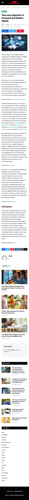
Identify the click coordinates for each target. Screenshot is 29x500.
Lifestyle (4, 465)
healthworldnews (22, 129)
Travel (3, 480)
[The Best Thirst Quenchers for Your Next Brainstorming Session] (14, 302)
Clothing (4, 440)
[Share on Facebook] (5, 30)
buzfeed (17, 123)
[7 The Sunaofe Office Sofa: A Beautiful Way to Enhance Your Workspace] (6, 402)
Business (4, 11)
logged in (12, 350)
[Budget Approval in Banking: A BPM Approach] (6, 420)
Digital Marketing (6, 442)
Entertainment (5, 447)
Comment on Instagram (18, 99)
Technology (5, 478)
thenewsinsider (12, 127)
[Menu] (3, 2)
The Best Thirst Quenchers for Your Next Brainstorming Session (13, 312)
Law (3, 462)
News (3, 467)
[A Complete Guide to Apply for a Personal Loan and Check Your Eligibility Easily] (14, 325)
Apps (3, 432)
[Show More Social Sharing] (25, 30)
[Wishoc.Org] (14, 2)
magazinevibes (6, 125)
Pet (2, 470)
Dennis (7, 24)
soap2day (4, 129)
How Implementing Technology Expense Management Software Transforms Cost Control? (13, 288)
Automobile (5, 434)
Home (3, 460)
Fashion (4, 450)
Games (3, 455)
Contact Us (10, 491)
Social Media (5, 473)
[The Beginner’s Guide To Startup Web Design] (6, 411)
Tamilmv (12, 165)
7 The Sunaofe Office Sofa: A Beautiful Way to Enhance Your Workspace (19, 401)
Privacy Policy (18, 491)
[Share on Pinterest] (20, 30)
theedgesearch (20, 125)
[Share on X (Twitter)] (12, 30)
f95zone (14, 242)
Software (4, 475)
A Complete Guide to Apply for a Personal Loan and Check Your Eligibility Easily (13, 335)
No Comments (10, 26)
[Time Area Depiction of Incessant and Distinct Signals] (14, 42)
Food (3, 452)
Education (4, 445)
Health (3, 457)
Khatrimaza (13, 201)
